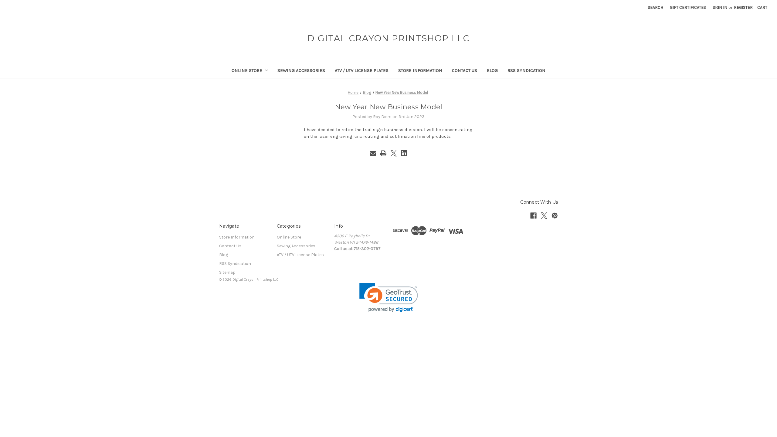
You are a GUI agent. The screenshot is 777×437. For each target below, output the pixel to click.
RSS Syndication (526, 70)
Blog (492, 70)
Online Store (247, 70)
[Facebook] (533, 215)
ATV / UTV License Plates (361, 70)
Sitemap (227, 272)
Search (655, 7)
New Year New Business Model (389, 107)
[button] (388, 297)
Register (743, 7)
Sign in (720, 7)
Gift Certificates (688, 7)
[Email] (373, 153)
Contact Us (464, 70)
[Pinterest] (554, 215)
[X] (394, 153)
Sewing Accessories (301, 70)
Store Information (420, 70)
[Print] (383, 153)
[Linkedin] (404, 153)
